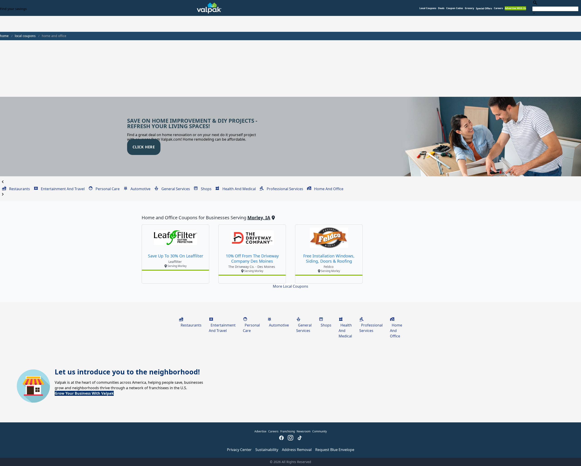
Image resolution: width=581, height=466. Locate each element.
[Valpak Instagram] (290, 438)
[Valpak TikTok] (299, 438)
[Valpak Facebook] (281, 438)
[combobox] (555, 8)
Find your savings (13, 9)
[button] (484, 8)
